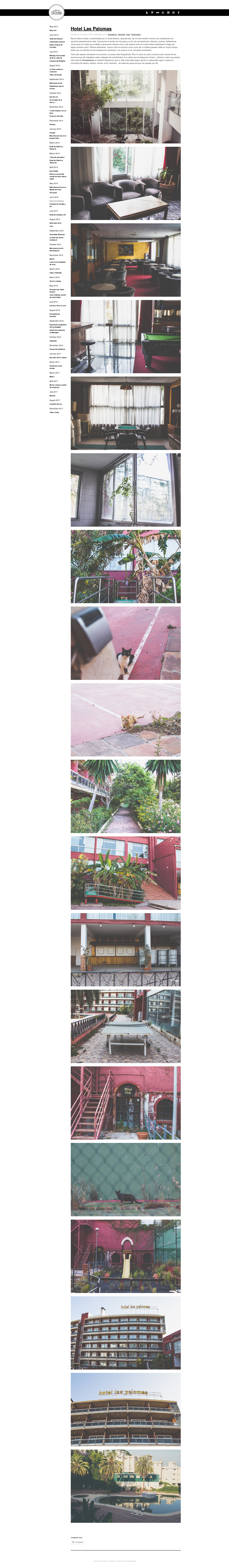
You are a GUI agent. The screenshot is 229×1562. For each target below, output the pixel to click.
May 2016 (54, 285)
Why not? (53, 30)
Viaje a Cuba (54, 412)
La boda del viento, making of (57, 238)
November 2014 (56, 106)
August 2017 (55, 400)
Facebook (179, 13)
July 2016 (54, 301)
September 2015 (57, 230)
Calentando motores (57, 42)
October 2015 (55, 244)
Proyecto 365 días (56, 116)
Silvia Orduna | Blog (56, 12)
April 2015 (54, 167)
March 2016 (55, 269)
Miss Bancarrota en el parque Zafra (58, 137)
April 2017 (54, 381)
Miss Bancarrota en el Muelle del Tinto (58, 188)
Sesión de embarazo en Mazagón (57, 331)
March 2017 (55, 362)
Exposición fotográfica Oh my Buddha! (58, 325)
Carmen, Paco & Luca (58, 305)
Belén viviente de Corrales (56, 46)
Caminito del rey (56, 404)
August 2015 (55, 219)
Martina (52, 395)
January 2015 (55, 129)
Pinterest (152, 13)
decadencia (112, 34)
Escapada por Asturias (55, 315)
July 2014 (54, 51)
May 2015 (54, 183)
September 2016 (57, 320)
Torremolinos (136, 34)
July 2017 (54, 391)
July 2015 (54, 211)
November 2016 (56, 345)
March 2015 (55, 142)
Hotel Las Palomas (91, 28)
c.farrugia (112, 1561)
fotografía (121, 34)
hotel (128, 34)
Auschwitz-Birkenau (57, 234)
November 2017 (56, 408)
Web (163, 13)
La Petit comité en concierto (56, 70)
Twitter (147, 13)
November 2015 (56, 255)
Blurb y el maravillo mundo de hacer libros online (58, 176)
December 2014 (56, 120)
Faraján (52, 133)
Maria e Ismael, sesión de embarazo (58, 386)
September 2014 (57, 79)
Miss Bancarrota (56, 83)
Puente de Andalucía (57, 349)
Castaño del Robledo (57, 61)
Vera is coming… (56, 281)
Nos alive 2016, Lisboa (58, 357)
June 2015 (54, 197)
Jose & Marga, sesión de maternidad (58, 296)
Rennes (52, 124)
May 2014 (54, 26)
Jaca (51, 226)
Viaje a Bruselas (56, 75)
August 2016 (55, 310)
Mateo (52, 376)
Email (173, 13)
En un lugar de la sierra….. (56, 101)
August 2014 (55, 65)
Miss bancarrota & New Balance (56, 249)
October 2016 (55, 337)
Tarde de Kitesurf (56, 38)
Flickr (158, 13)
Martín (52, 259)
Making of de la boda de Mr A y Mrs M (57, 56)
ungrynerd (132, 1561)
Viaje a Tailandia (56, 273)
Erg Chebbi (54, 171)
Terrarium (53, 192)
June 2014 (54, 35)
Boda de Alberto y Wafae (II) (56, 161)
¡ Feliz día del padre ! (57, 157)
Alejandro (53, 341)
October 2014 (55, 93)
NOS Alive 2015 (55, 223)
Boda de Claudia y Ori (58, 215)
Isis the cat (54, 97)
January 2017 (55, 353)
